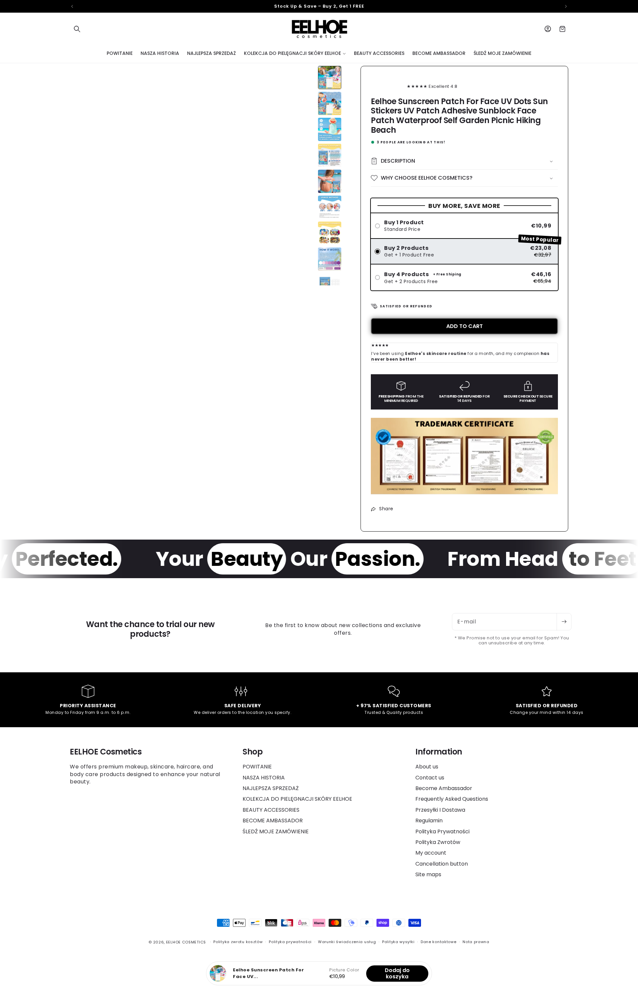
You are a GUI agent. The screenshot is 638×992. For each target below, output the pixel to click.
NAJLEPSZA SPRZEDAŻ (271, 788)
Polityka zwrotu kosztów (238, 941)
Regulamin (429, 820)
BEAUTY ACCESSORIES (271, 810)
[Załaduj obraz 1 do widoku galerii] (329, 77)
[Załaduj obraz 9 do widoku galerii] (329, 285)
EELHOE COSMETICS (186, 942)
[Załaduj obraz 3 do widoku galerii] (329, 129)
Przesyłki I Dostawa (440, 810)
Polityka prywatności (290, 941)
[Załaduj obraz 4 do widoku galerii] (329, 155)
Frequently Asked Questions (451, 799)
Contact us (429, 777)
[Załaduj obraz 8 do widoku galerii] (329, 259)
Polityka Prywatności (442, 831)
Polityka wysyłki (398, 941)
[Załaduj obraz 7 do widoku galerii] (329, 233)
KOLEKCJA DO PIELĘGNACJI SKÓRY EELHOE (297, 799)
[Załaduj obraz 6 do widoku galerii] (329, 207)
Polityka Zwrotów (437, 842)
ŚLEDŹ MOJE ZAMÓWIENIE (276, 831)
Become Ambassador (443, 788)
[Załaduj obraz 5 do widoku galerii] (329, 181)
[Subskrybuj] (564, 621)
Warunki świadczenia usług (347, 941)
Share (386, 508)
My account (430, 853)
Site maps (428, 874)
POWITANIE (257, 766)
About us (426, 766)
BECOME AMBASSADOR (273, 820)
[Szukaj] (77, 29)
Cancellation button (441, 864)
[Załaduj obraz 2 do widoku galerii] (329, 103)
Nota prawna (476, 941)
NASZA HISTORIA (264, 777)
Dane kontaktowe (439, 941)
